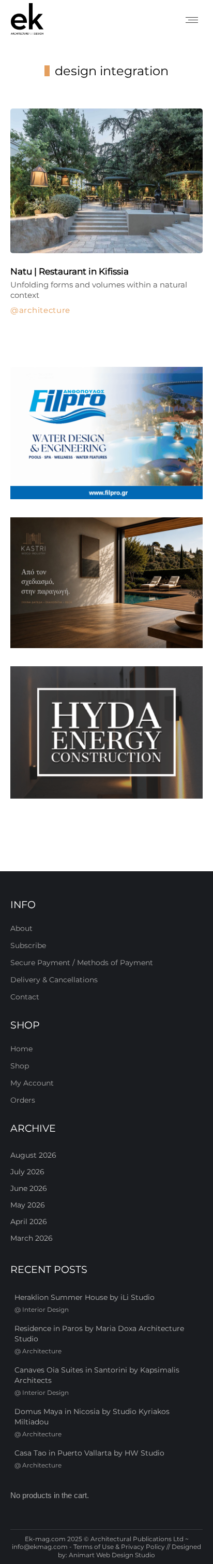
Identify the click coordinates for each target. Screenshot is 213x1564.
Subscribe (28, 945)
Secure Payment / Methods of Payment (81, 962)
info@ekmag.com (40, 1547)
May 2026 (27, 1205)
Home (21, 1048)
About (21, 928)
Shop (19, 1066)
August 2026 (33, 1155)
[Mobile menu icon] (192, 20)
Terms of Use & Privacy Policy (119, 1547)
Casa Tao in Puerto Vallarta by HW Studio (89, 1453)
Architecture (44, 310)
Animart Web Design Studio (112, 1555)
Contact (24, 996)
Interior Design (45, 1309)
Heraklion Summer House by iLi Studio (84, 1297)
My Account (32, 1083)
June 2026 (28, 1188)
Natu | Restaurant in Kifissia (69, 271)
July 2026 (27, 1171)
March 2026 (31, 1238)
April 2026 (28, 1221)
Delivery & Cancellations (54, 979)
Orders (22, 1100)
